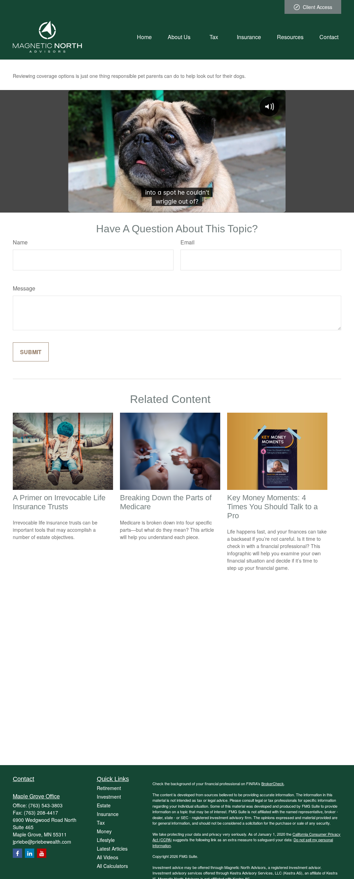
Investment (109, 796)
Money (104, 831)
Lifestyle (106, 839)
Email (187, 242)
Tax (101, 822)
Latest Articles (112, 848)
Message (24, 288)
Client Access (317, 6)
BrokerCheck (272, 783)
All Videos (107, 857)
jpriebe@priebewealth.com (42, 841)
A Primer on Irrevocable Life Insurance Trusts (59, 502)
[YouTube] (41, 853)
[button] (144, 36)
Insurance (108, 813)
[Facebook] (17, 853)
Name (20, 242)
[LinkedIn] (29, 853)
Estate (104, 805)
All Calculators (112, 865)
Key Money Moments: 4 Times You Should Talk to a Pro (272, 506)
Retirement (109, 787)
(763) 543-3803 (45, 805)
